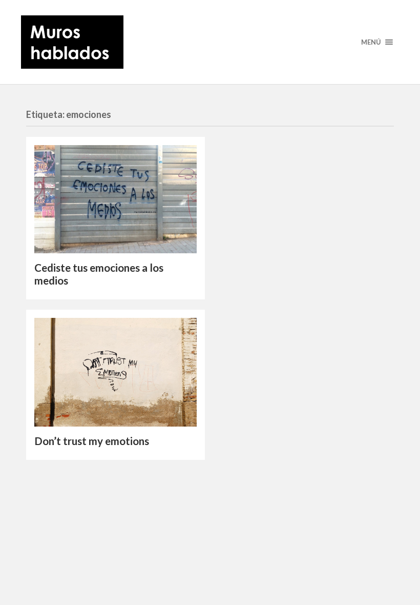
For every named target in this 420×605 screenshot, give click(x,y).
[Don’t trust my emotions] (115, 372)
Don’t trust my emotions (91, 441)
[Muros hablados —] (210, 42)
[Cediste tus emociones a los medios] (115, 199)
